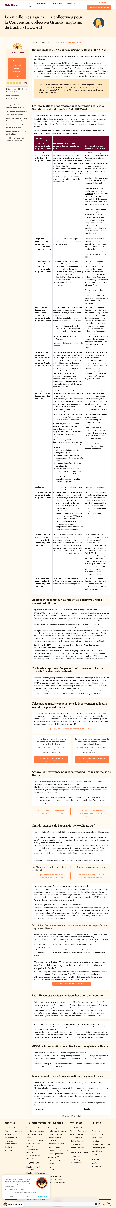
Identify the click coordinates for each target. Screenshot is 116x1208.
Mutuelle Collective (12, 1128)
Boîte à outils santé (55, 1176)
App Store (96, 1163)
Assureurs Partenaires (78, 1131)
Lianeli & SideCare (77, 1148)
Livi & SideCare (75, 1144)
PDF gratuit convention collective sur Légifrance (72, 729)
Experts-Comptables (78, 1128)
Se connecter (103, 3)
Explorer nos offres (33, 1128)
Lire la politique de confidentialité (15, 1189)
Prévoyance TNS (11, 1138)
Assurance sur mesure (34, 1140)
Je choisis (26, 1197)
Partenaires (57, 4)
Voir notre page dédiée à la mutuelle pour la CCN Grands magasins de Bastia (63, 853)
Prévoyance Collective (13, 1131)
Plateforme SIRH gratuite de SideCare (70, 984)
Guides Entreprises (55, 1134)
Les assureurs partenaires (58, 1150)
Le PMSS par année (55, 1153)
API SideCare (75, 1156)
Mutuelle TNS (10, 1134)
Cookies (95, 1154)
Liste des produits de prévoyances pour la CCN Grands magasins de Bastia (92, 813)
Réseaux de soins (55, 1173)
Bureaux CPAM (54, 1157)
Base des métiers (55, 1147)
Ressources (70, 4)
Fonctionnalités (43, 4)
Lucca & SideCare (76, 1138)
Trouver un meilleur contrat (99, 7)
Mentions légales (98, 1148)
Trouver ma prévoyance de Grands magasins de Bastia (92, 759)
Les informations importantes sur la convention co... (13, 98)
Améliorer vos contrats (35, 1131)
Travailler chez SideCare (101, 1144)
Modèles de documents (57, 1131)
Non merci (10, 1197)
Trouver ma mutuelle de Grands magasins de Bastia (51, 759)
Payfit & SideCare (76, 1134)
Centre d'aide (97, 1131)
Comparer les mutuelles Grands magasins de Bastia (51, 875)
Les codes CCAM (55, 1160)
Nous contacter (98, 1134)
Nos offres (31, 5)
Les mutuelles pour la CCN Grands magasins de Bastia (92, 875)
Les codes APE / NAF (56, 1144)
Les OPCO (52, 1163)
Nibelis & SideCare (77, 1141)
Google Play (96, 1166)
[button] (13, 1204)
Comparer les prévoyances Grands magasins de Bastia (52, 811)
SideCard (8, 1147)
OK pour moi (42, 1197)
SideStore (8, 1150)
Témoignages (97, 1141)
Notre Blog (52, 1128)
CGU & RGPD (97, 1151)
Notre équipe (97, 1138)
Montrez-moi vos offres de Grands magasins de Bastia (17, 67)
